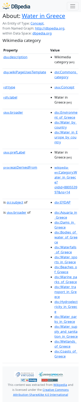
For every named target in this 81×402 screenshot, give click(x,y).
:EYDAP (62, 202)
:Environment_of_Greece (65, 115)
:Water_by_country (65, 125)
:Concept (64, 87)
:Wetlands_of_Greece (65, 344)
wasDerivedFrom (20, 167)
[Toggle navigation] (73, 6)
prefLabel (14, 152)
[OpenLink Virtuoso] (24, 374)
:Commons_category (66, 74)
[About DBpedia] (16, 6)
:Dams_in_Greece (64, 225)
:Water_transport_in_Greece (65, 292)
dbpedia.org (42, 33)
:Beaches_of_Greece (65, 269)
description (15, 57)
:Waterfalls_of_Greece (65, 249)
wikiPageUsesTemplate (24, 72)
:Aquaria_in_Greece (65, 215)
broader (13, 112)
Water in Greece (43, 16)
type (9, 87)
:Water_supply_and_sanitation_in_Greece (66, 331)
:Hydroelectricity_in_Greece (66, 306)
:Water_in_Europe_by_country (66, 137)
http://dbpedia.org (49, 28)
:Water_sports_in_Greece (65, 259)
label (10, 97)
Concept (37, 23)
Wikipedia (60, 385)
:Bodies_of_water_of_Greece (65, 237)
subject (15, 202)
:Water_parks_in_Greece (65, 319)
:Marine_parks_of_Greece (65, 279)
